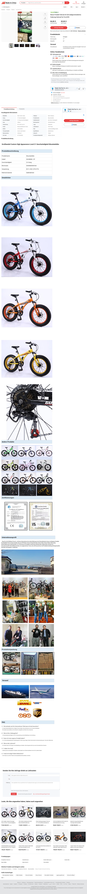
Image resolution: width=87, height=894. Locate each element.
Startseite (3, 9)
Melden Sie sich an (55, 102)
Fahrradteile (46, 862)
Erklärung (23, 882)
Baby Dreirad (25, 862)
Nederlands (45, 884)
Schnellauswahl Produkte (60, 882)
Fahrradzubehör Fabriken (7, 875)
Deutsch (40, 884)
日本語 (58, 884)
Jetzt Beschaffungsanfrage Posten (41, 794)
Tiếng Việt (74, 884)
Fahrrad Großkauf (71, 875)
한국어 (54, 884)
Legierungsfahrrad (60, 875)
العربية (50, 884)
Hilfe (71, 7)
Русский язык (30, 884)
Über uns (19, 882)
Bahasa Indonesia (80, 884)
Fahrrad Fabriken (29, 875)
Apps (77, 7)
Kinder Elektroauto (47, 859)
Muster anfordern (82, 30)
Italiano (36, 884)
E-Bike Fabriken (19, 875)
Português (20, 884)
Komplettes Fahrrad (5, 859)
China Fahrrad (38, 875)
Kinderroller (67, 859)
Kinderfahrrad (25, 859)
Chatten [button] (78, 27)
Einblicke (68, 882)
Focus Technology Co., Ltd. (42, 886)
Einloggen (83, 3)
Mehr (2, 877)
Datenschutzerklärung (39, 882)
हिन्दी (61, 884)
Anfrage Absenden (58, 27)
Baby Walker (4, 862)
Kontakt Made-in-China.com (49, 882)
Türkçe (69, 884)
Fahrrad (12, 9)
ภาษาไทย (65, 884)
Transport (8, 9)
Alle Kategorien (6, 7)
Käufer (64, 7)
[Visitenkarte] (83, 115)
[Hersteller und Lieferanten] (8, 2)
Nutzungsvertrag (30, 882)
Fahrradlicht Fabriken (48, 875)
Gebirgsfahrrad (18, 9)
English (11, 884)
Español (15, 884)
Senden (14, 794)
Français (25, 884)
